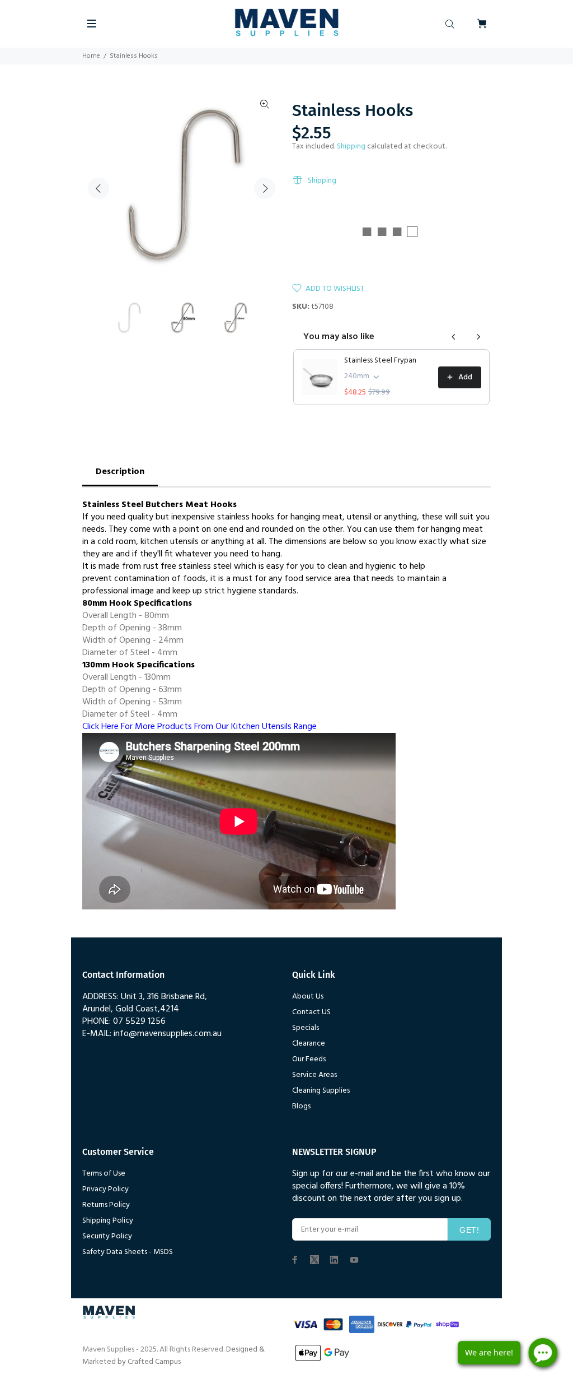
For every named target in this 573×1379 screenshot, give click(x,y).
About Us (307, 996)
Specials (305, 1028)
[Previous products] (454, 337)
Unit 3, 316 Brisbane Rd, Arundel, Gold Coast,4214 (144, 1003)
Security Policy (107, 1236)
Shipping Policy (107, 1220)
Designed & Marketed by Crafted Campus (173, 1355)
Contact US (311, 1012)
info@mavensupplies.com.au (168, 1034)
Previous (98, 188)
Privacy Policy (105, 1189)
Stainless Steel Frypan (380, 360)
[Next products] (478, 337)
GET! (469, 1229)
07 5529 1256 (139, 1021)
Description (120, 472)
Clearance (308, 1043)
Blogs (301, 1106)
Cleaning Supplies (321, 1090)
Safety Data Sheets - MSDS (127, 1252)
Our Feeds (309, 1059)
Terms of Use (103, 1173)
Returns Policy (106, 1205)
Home (91, 56)
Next (264, 188)
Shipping (351, 146)
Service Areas (314, 1075)
